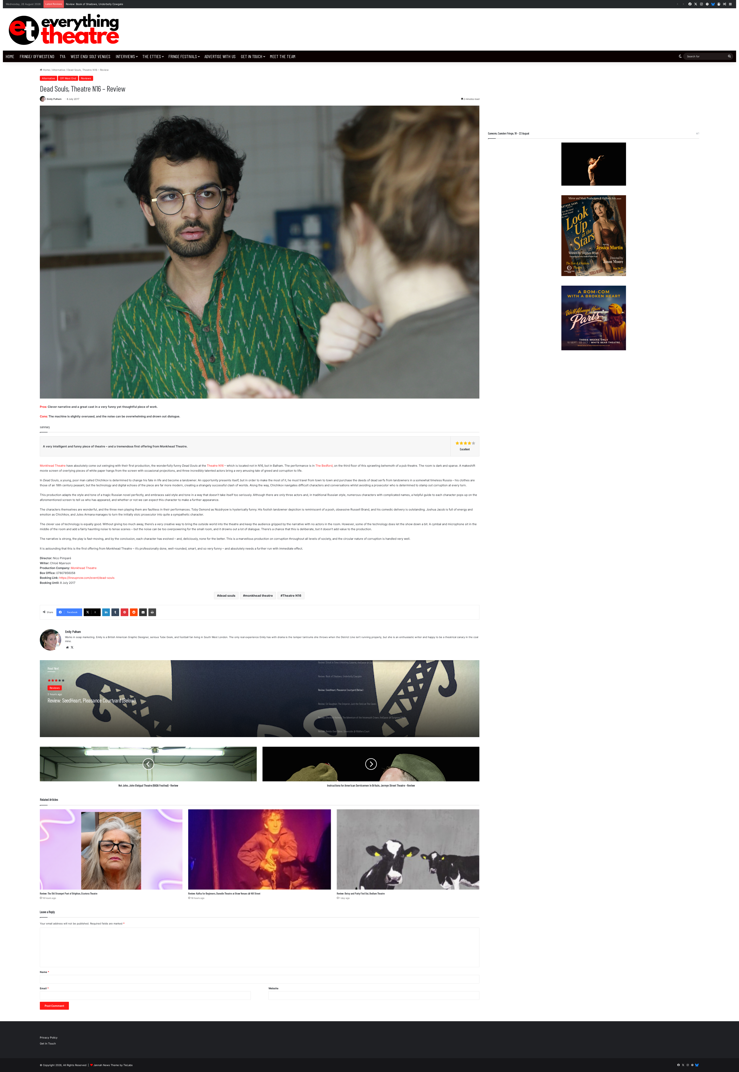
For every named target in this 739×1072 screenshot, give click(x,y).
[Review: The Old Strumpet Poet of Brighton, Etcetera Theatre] (111, 849)
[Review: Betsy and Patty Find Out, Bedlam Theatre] (408, 849)
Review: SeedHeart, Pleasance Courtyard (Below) (95, 4)
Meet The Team (282, 56)
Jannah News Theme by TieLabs (113, 1065)
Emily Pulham (54, 99)
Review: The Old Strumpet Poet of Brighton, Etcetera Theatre (68, 893)
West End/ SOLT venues (90, 56)
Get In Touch (251, 56)
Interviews (125, 56)
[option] (259, 698)
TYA (62, 56)
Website (273, 988)
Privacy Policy (49, 1037)
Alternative (58, 69)
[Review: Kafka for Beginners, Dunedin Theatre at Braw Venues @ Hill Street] (259, 849)
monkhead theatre (259, 595)
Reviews (86, 78)
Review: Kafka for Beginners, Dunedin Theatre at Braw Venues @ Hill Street (224, 893)
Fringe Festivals (182, 56)
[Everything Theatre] (65, 29)
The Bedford (324, 465)
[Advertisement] (593, 95)
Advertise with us (220, 56)
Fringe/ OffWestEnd (37, 56)
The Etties (151, 56)
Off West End (68, 78)
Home (10, 56)
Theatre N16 (215, 465)
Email (44, 988)
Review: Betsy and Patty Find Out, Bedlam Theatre (361, 893)
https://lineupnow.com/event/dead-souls (87, 578)
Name (44, 972)
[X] (72, 647)
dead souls (227, 595)
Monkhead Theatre (53, 465)
